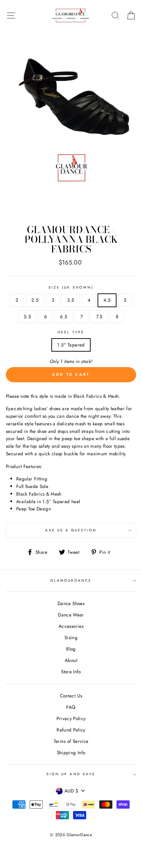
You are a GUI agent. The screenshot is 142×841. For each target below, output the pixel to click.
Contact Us (71, 695)
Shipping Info (71, 752)
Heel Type (71, 332)
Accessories (71, 626)
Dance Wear (71, 614)
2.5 (35, 300)
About (71, 660)
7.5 (99, 316)
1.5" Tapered (70, 344)
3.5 (70, 300)
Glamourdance (71, 580)
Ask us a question (71, 530)
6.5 (63, 316)
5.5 (27, 316)
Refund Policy (71, 729)
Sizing (71, 637)
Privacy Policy (71, 718)
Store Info (71, 671)
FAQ (70, 707)
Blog (70, 648)
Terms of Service (71, 741)
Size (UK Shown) (71, 287)
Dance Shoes (71, 603)
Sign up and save (71, 774)
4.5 (107, 300)
